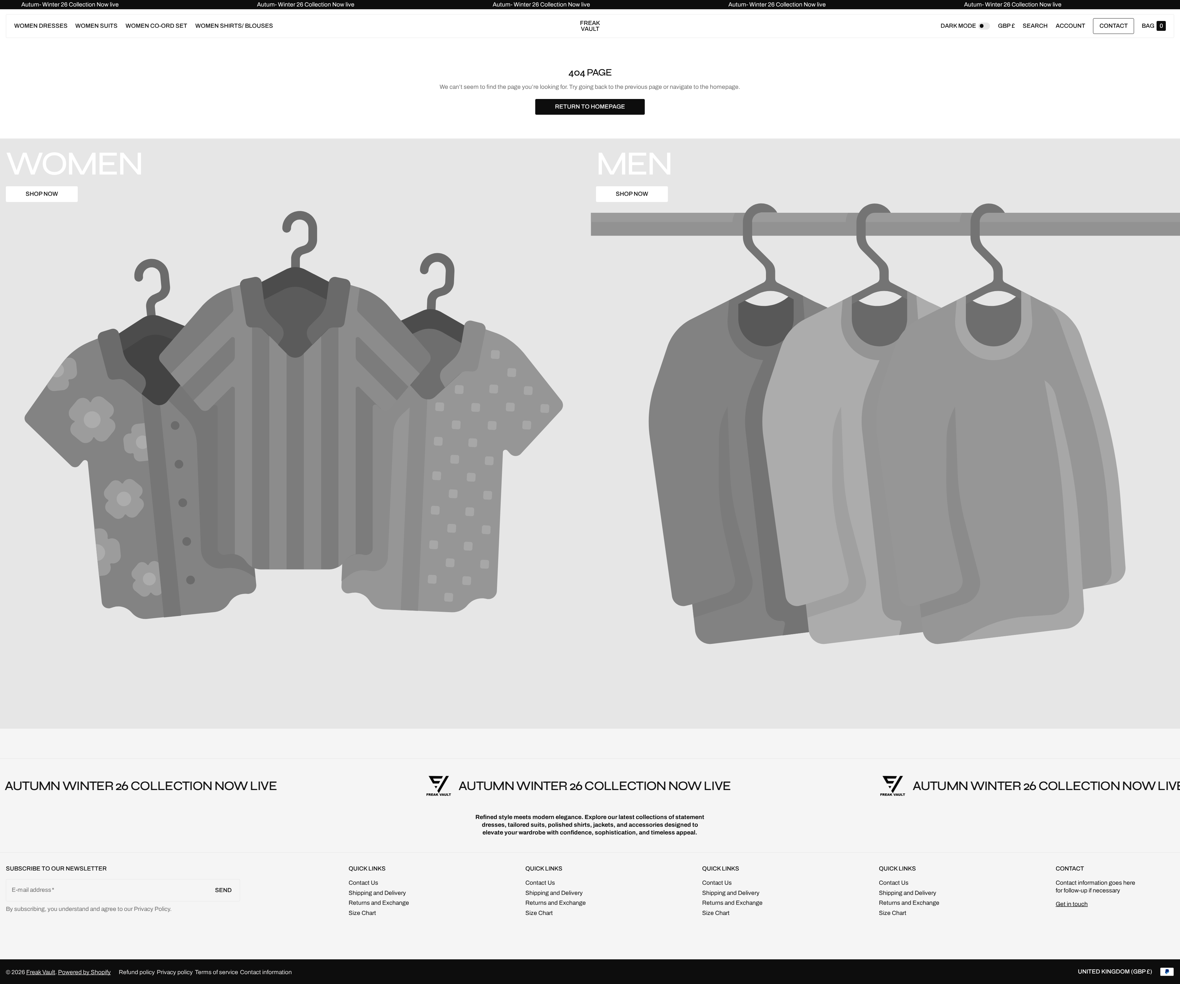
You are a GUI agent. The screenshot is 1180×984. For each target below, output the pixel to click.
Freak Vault (40, 972)
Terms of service (216, 972)
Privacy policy (175, 972)
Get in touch (1072, 904)
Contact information (266, 972)
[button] (1035, 26)
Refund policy (137, 972)
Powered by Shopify (84, 972)
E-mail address (31, 890)
